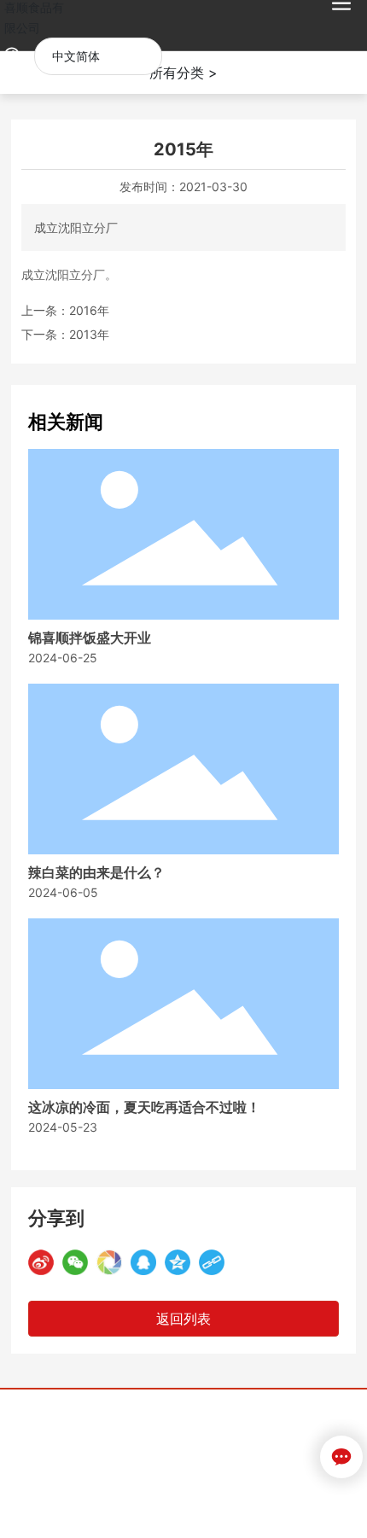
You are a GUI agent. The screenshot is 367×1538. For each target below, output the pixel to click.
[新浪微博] (41, 1262)
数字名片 (177, 1466)
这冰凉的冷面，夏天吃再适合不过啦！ (144, 1107)
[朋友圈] (109, 1262)
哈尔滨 (141, 1446)
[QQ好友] (143, 1262)
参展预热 (232, 1466)
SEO (182, 1446)
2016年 (89, 310)
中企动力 (95, 1446)
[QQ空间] (177, 1262)
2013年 (89, 334)
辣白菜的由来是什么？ (96, 872)
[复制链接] (211, 1262)
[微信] (75, 1262)
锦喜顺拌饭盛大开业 (89, 638)
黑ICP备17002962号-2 (183, 1510)
